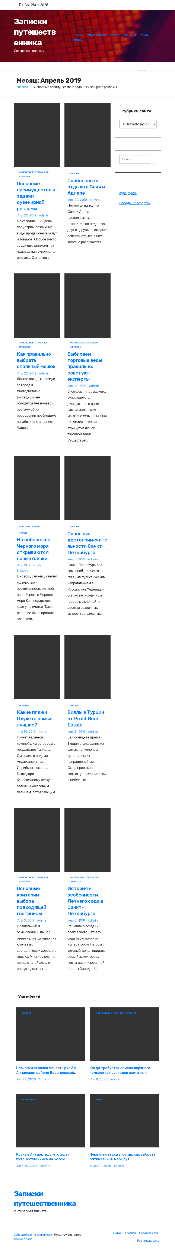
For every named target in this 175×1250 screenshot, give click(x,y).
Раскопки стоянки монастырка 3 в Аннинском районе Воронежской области (46, 1072)
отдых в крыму (96, 34)
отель (145, 34)
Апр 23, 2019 (27, 215)
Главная (22, 87)
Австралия (130, 34)
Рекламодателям (148, 1241)
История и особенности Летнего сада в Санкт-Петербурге (85, 901)
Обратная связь (149, 1233)
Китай (98, 1099)
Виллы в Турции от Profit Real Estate (85, 718)
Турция (74, 705)
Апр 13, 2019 (27, 565)
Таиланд (24, 705)
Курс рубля (128, 193)
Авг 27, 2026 (27, 1079)
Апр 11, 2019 (77, 559)
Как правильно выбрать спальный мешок (36, 360)
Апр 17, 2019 (77, 386)
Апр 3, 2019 (26, 920)
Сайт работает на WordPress (33, 1235)
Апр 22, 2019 (78, 200)
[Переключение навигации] (142, 66)
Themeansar (23, 1239)
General (26, 1012)
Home (117, 1233)
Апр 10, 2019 (27, 731)
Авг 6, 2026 (99, 1079)
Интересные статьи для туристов (33, 173)
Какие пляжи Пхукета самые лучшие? (34, 718)
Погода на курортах (134, 203)
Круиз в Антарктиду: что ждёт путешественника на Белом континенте (43, 1159)
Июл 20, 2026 (28, 1166)
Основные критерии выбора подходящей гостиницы (31, 901)
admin (44, 215)
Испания (77, 40)
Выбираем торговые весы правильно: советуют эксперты (84, 366)
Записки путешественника (35, 32)
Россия (115, 34)
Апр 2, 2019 (77, 920)
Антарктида (29, 1099)
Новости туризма (29, 526)
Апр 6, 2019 (77, 731)
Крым (79, 34)
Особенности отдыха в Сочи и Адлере (86, 187)
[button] (150, 66)
